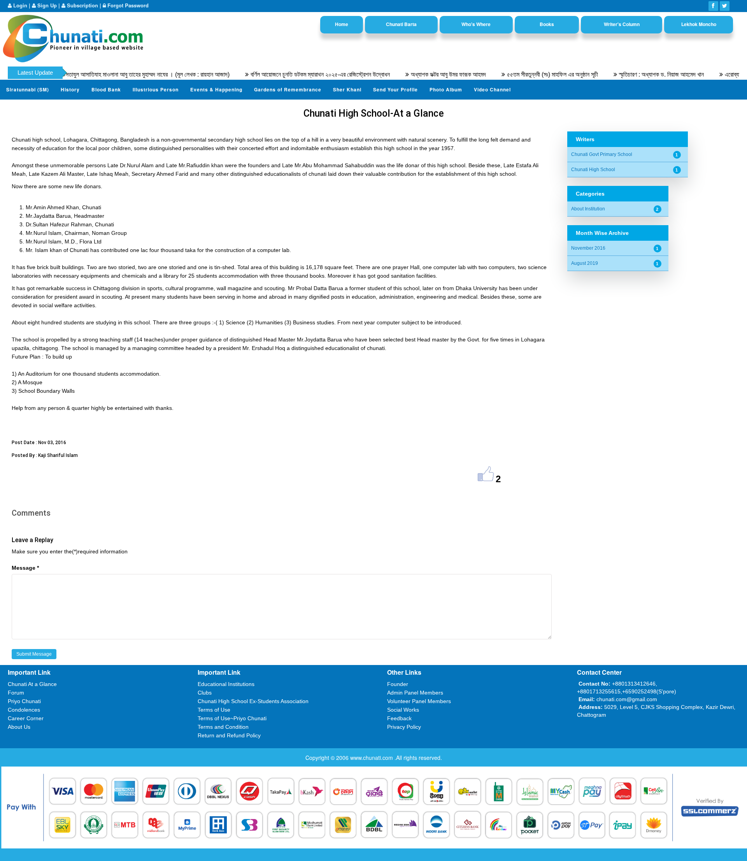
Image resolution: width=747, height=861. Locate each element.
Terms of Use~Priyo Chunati (232, 718)
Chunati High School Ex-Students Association (253, 701)
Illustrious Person (156, 89)
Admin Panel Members (415, 693)
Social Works (403, 710)
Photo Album (446, 89)
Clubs (205, 693)
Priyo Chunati (24, 701)
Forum (16, 693)
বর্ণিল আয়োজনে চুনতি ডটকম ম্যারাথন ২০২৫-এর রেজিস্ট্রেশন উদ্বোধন (299, 74)
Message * (25, 568)
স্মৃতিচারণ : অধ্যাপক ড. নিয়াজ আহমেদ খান (640, 74)
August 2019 (584, 263)
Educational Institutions (226, 684)
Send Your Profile (395, 89)
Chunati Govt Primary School (601, 154)
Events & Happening (216, 89)
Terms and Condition (223, 727)
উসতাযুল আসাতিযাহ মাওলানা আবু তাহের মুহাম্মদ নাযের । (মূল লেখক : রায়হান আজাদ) (125, 74)
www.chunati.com (372, 757)
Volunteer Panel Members (419, 701)
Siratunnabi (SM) (27, 89)
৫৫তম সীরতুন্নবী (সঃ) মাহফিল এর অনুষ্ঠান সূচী (531, 74)
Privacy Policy (404, 727)
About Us (19, 727)
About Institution (588, 209)
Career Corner (26, 718)
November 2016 (588, 248)
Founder (397, 684)
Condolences (24, 710)
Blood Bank (106, 89)
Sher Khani (347, 89)
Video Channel (492, 89)
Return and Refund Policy (229, 735)
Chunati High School (593, 169)
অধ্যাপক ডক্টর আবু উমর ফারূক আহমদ (427, 74)
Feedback (399, 718)
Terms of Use (214, 710)
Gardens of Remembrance (287, 89)
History (70, 89)
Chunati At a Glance (32, 684)
